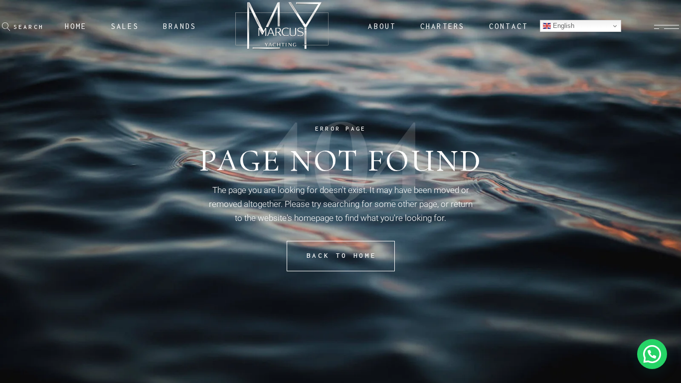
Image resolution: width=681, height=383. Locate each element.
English (562, 25)
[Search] (6, 26)
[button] (652, 354)
